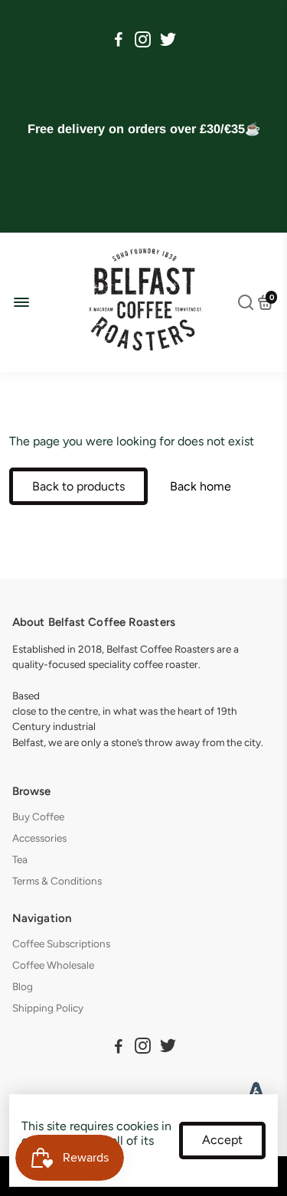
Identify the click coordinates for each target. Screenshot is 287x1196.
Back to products (78, 486)
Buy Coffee (38, 816)
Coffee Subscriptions (61, 943)
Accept (222, 1139)
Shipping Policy (47, 1008)
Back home (200, 486)
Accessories (39, 838)
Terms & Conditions (57, 881)
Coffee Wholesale (53, 965)
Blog (22, 986)
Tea (20, 859)
